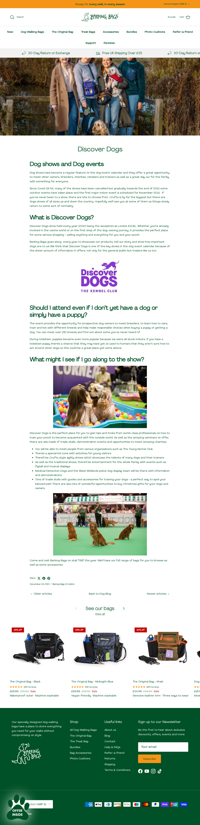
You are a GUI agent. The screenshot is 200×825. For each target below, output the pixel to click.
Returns (109, 758)
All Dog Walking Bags (83, 730)
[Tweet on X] (39, 578)
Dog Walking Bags (32, 31)
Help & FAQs (112, 747)
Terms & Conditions (117, 770)
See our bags (100, 608)
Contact (109, 741)
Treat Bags (88, 31)
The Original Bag (62, 31)
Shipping (109, 764)
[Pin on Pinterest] (48, 578)
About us (110, 730)
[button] (18, 807)
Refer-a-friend (183, 31)
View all (100, 614)
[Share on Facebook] (43, 578)
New (10, 31)
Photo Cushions (155, 31)
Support (91, 43)
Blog (107, 735)
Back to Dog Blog (100, 593)
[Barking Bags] (100, 17)
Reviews (109, 43)
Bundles (132, 31)
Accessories (111, 31)
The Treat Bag (79, 741)
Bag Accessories (80, 752)
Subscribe (149, 759)
